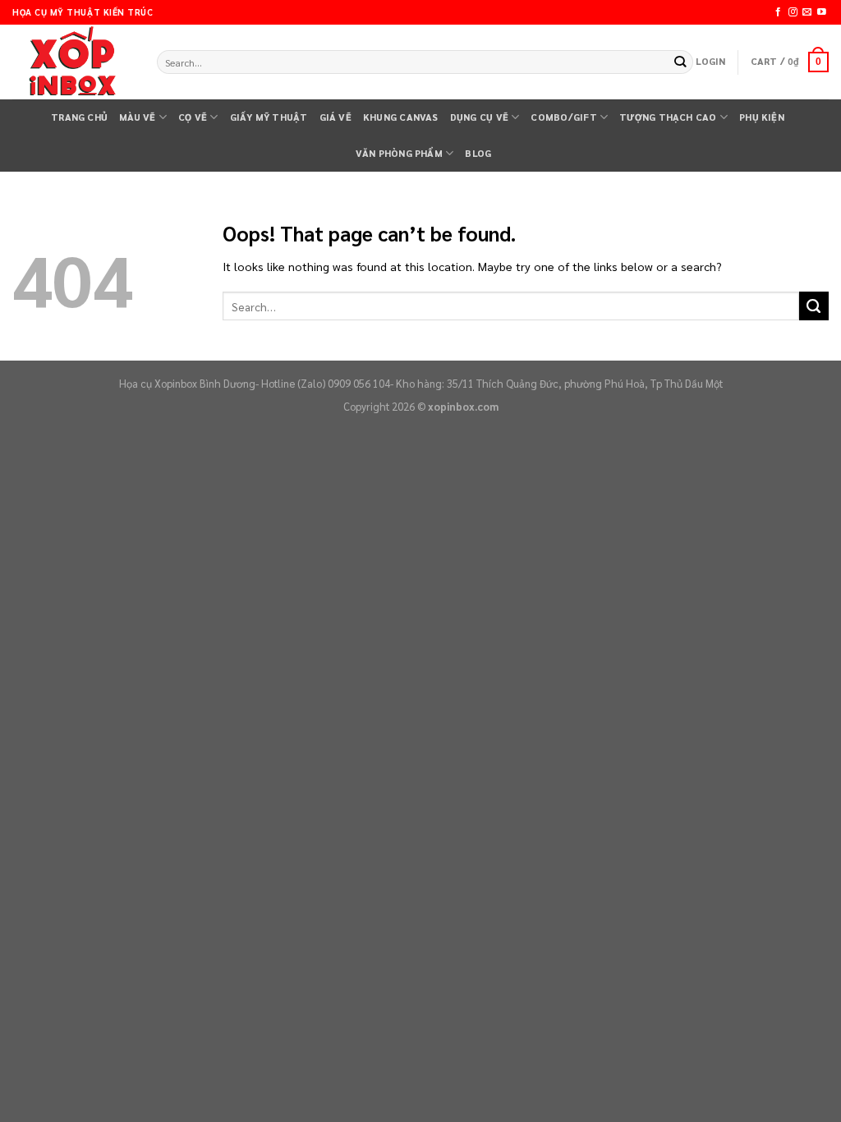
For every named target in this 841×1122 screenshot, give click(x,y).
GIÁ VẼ (335, 117)
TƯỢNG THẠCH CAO (667, 117)
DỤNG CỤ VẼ (479, 117)
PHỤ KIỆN (761, 117)
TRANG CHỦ (79, 117)
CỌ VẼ (192, 117)
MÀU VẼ (137, 117)
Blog (478, 153)
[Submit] (680, 62)
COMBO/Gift (563, 117)
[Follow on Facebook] (778, 12)
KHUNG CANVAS (401, 117)
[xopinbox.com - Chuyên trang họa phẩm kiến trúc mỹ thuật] (72, 62)
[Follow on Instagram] (792, 12)
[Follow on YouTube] (821, 12)
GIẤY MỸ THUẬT (269, 117)
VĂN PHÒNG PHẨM (399, 153)
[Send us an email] (806, 12)
